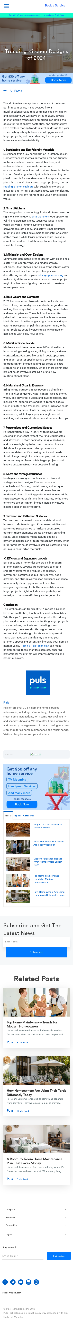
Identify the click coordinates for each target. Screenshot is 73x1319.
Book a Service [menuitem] (55, 5)
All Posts (16, 90)
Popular (17, 815)
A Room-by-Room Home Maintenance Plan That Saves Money (34, 1161)
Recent (8, 815)
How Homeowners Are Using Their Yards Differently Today (36, 1092)
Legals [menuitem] (9, 1234)
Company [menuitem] (10, 1209)
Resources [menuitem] (10, 1217)
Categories (28, 815)
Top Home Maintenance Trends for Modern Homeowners (32, 1024)
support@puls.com (11, 1292)
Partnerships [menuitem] (11, 1225)
